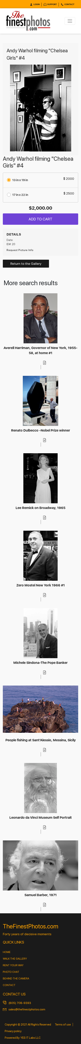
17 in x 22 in (20, 195)
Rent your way (13, 965)
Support (52, 4)
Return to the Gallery (25, 264)
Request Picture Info (20, 250)
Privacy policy (13, 1031)
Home (7, 952)
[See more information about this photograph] (44, 363)
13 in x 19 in (20, 180)
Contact (69, 4)
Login (37, 4)
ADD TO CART (40, 219)
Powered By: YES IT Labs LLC (22, 1037)
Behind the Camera (16, 978)
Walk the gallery (15, 958)
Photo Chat (11, 971)
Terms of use (63, 1024)
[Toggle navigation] (70, 21)
